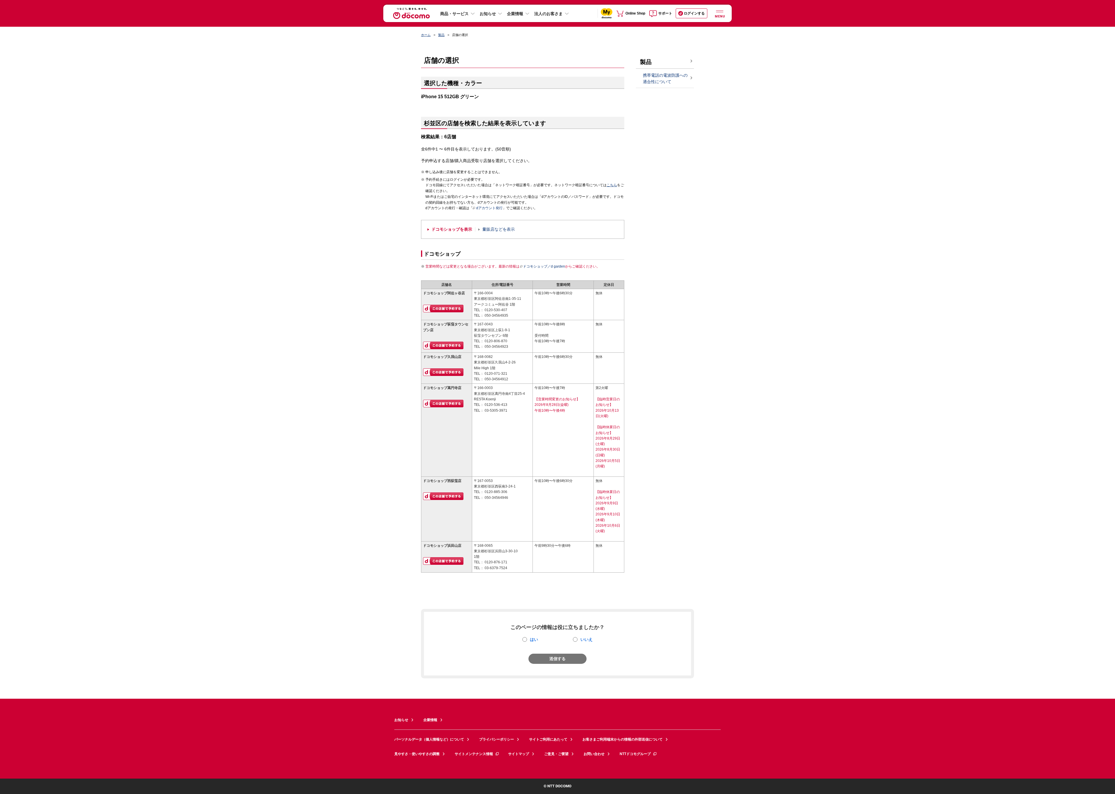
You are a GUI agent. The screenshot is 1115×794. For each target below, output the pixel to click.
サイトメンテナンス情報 (474, 754)
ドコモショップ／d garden (544, 266)
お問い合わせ (594, 754)
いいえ (586, 639)
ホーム (426, 35)
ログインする (694, 13)
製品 (441, 35)
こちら (612, 185)
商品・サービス (454, 13)
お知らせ (488, 13)
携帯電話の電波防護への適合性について (665, 78)
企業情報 (515, 13)
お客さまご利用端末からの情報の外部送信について (622, 739)
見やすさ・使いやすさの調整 (417, 754)
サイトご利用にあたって (548, 739)
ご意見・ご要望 (556, 754)
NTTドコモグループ (635, 754)
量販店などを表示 (498, 229)
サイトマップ (518, 754)
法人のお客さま (548, 13)
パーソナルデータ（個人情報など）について (429, 739)
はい (534, 639)
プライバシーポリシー (496, 739)
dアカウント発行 (489, 208)
